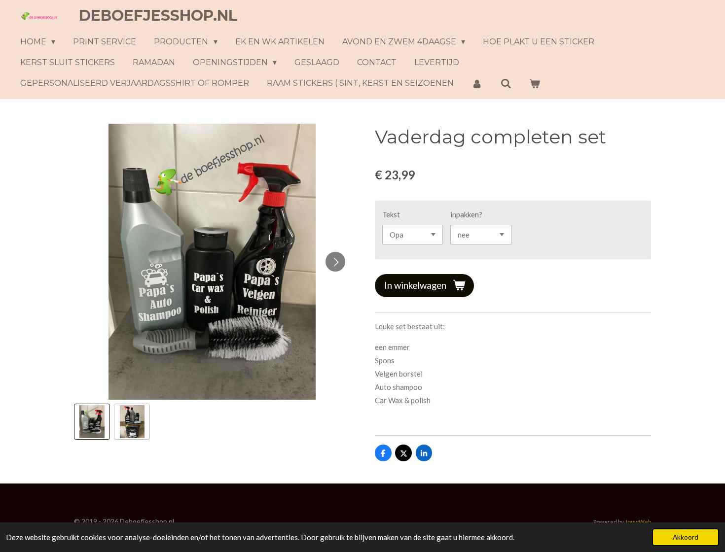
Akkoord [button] (685, 537)
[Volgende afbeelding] (335, 262)
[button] (92, 422)
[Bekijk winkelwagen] (534, 83)
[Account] (477, 83)
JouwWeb (638, 521)
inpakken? (466, 214)
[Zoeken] (505, 83)
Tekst (391, 214)
